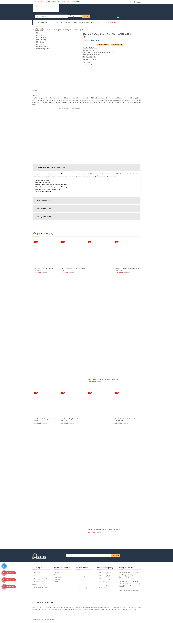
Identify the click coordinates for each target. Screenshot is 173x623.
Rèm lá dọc (40, 35)
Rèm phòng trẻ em (105, 582)
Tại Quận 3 (48, 607)
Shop (75, 23)
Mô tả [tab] (34, 90)
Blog (92, 23)
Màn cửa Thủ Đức (62, 609)
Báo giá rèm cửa (135, 2)
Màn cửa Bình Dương (130, 609)
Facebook (57, 572)
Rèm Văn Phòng (104, 579)
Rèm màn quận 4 (59, 607)
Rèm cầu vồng (41, 40)
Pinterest (57, 579)
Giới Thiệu (37, 573)
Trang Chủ (59, 23)
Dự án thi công (84, 23)
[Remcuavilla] (46, 8)
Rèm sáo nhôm (41, 37)
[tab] (86, 167)
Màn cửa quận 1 (37, 607)
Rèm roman (40, 28)
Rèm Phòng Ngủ (104, 576)
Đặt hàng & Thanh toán (41, 579)
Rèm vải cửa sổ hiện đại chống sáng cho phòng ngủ (134, 34)
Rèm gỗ (38, 33)
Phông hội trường (42, 46)
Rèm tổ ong (40, 42)
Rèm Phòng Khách (105, 573)
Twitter (56, 575)
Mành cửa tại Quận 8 (120, 607)
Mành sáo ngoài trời (43, 49)
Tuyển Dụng (38, 576)
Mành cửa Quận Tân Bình (77, 609)
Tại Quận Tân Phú (107, 609)
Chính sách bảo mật (40, 587)
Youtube (56, 584)
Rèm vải (39, 26)
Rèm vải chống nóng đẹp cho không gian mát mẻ (136, 34)
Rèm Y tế (39, 44)
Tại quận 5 (69, 607)
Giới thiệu (68, 23)
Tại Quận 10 (132, 607)
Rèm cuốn (39, 31)
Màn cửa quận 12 (93, 607)
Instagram (57, 577)
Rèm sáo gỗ (81, 576)
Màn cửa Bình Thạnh (48, 609)
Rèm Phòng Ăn (104, 585)
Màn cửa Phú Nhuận (93, 609)
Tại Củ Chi (117, 609)
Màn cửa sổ (103, 588)
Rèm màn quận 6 (80, 607)
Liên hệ (99, 23)
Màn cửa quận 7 (105, 607)
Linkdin (56, 581)
